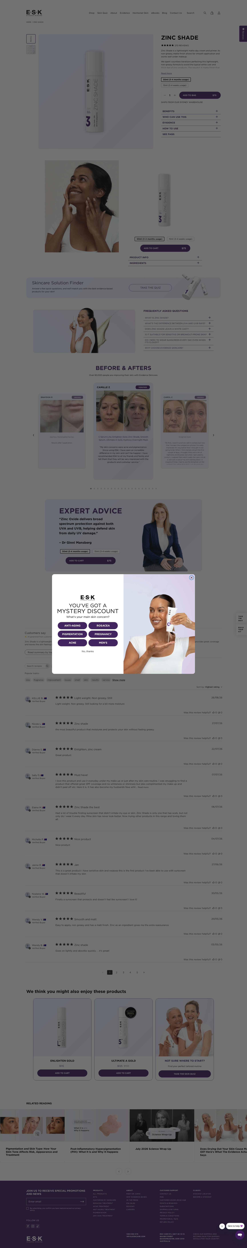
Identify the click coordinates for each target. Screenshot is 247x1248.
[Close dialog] (191, 577)
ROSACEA (103, 625)
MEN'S (103, 642)
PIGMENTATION (72, 634)
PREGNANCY (103, 634)
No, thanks (88, 651)
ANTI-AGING (72, 625)
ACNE (72, 642)
